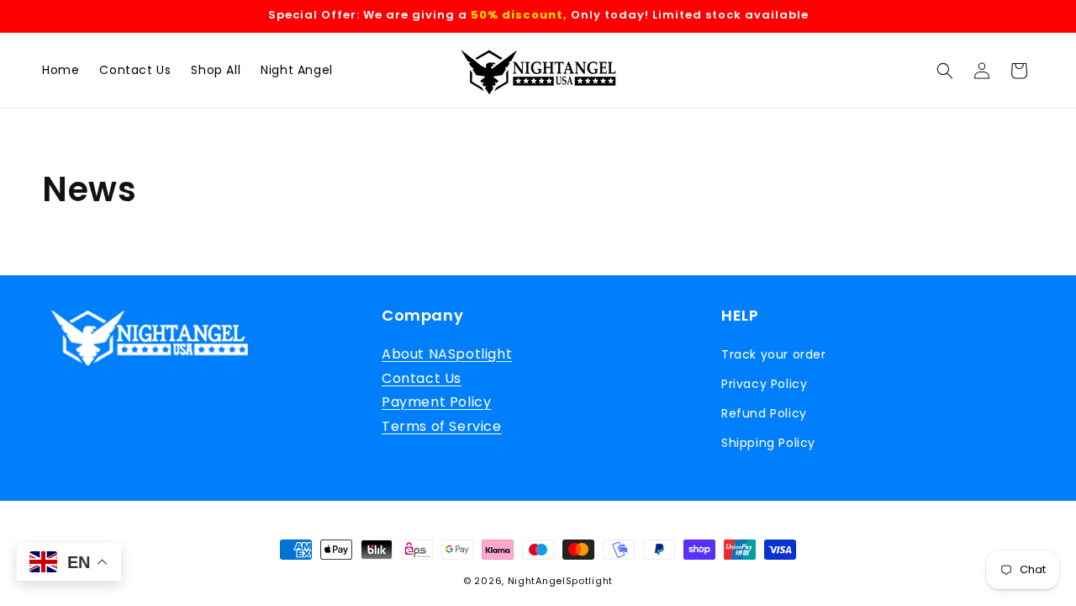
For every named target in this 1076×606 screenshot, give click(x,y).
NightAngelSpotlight (560, 580)
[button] (944, 70)
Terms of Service (442, 426)
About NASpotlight (447, 354)
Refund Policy (764, 413)
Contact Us (422, 378)
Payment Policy (436, 402)
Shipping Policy (768, 442)
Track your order (773, 354)
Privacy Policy (764, 383)
